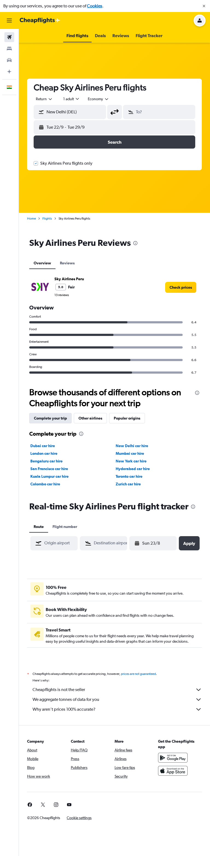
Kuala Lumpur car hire (49, 476)
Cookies (94, 5)
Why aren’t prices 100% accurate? (64, 709)
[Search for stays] (9, 48)
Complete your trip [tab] (50, 418)
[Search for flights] (9, 37)
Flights (47, 218)
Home (31, 218)
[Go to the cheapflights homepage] (40, 20)
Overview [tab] (42, 263)
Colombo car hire (45, 484)
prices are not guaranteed (138, 674)
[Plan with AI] (9, 71)
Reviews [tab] (67, 263)
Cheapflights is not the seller (59, 689)
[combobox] (98, 99)
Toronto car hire (129, 476)
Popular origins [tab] (127, 418)
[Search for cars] (9, 60)
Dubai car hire (42, 446)
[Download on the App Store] (173, 771)
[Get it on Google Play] (173, 758)
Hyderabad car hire (133, 469)
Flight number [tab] (64, 526)
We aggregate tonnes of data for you (66, 699)
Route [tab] (39, 526)
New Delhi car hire (132, 446)
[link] (180, 287)
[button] (204, 6)
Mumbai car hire (130, 453)
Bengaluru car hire (46, 461)
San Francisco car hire (49, 469)
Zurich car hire (128, 484)
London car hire (43, 453)
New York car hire (131, 461)
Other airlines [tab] (90, 418)
